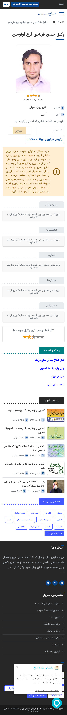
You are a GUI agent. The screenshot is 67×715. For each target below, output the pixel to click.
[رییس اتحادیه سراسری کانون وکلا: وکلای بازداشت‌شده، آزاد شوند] (55, 486)
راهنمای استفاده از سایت (48, 610)
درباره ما (56, 644)
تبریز (43, 114)
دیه (9, 520)
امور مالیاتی (45, 520)
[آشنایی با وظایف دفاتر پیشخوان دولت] (55, 415)
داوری (48, 513)
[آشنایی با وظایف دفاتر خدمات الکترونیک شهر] (55, 468)
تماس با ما (55, 617)
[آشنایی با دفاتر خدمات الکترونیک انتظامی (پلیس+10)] (55, 450)
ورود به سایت (53, 631)
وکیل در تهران (57, 376)
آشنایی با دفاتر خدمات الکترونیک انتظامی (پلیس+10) (24, 448)
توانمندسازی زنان (55, 384)
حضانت (35, 513)
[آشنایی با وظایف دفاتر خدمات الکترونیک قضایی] (55, 433)
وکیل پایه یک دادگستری (52, 368)
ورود (6, 4)
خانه (62, 22)
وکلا (54, 22)
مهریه (59, 526)
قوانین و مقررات (52, 651)
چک (48, 526)
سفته (59, 513)
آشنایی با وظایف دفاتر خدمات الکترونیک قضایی (24, 430)
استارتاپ (35, 526)
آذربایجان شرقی (37, 108)
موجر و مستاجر (25, 520)
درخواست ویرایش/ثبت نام (25, 4)
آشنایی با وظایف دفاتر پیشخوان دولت (26, 410)
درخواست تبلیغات (51, 624)
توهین (21, 526)
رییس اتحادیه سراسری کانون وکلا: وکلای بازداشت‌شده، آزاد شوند (24, 484)
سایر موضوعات (54, 533)
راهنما (61, 4)
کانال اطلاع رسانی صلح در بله (49, 360)
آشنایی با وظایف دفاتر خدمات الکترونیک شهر (24, 466)
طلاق (59, 520)
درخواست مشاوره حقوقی (48, 638)
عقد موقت (19, 513)
